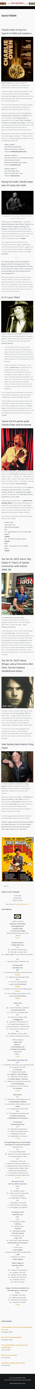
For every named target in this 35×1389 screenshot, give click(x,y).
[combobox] (17, 886)
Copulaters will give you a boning (13, 1363)
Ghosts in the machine (9, 1355)
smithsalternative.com (18, 151)
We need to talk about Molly (11, 1337)
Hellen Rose (14, 367)
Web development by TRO (17, 1383)
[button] (17, 7)
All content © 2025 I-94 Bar (17, 1378)
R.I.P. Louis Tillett (10, 297)
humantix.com (15, 165)
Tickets (7, 536)
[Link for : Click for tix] (17, 859)
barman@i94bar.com (22, 904)
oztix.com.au (15, 176)
